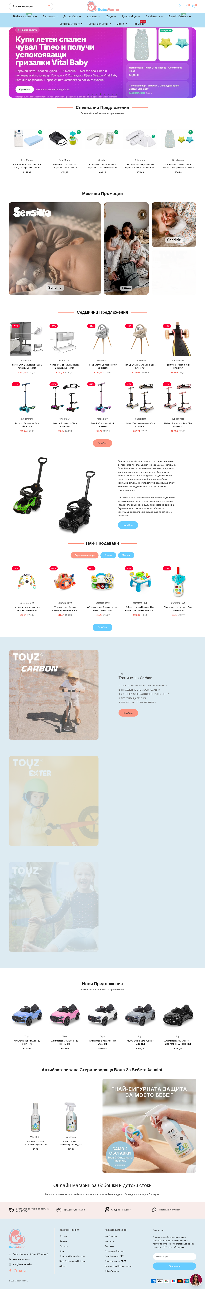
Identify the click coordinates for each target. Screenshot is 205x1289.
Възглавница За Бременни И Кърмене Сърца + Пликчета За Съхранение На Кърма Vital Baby (64, 167)
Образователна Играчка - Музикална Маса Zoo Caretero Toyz (178, 610)
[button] (186, 66)
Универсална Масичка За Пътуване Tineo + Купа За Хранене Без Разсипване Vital (27, 167)
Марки (120, 23)
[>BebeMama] (103, 6)
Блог (61, 1251)
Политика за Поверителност (118, 1266)
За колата (49, 16)
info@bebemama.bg (22, 1264)
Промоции (139, 23)
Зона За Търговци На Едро (72, 1261)
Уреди (109, 16)
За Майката (153, 16)
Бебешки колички (23, 15)
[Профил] (179, 6)
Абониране (174, 1266)
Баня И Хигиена (178, 15)
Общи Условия (112, 1271)
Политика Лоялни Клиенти (72, 1256)
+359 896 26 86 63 (21, 1259)
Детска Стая (70, 16)
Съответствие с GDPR (115, 1261)
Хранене (92, 16)
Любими (63, 1241)
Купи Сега (128, 525)
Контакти (109, 1241)
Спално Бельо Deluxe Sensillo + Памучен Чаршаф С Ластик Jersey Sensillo (178, 167)
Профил (63, 1236)
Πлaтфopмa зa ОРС (114, 1256)
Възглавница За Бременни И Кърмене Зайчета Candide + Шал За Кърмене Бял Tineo (102, 167)
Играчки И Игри (98, 23)
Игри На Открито (70, 23)
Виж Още (102, 443)
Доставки (109, 1246)
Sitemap (63, 1266)
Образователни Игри (84, 555)
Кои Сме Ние (111, 1236)
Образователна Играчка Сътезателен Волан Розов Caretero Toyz (26, 610)
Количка (63, 1246)
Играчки (108, 555)
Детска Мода (129, 16)
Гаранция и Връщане (115, 1251)
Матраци (126, 555)
